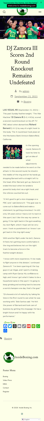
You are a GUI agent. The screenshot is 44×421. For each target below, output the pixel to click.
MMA (5, 384)
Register (6, 392)
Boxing (27, 101)
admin (26, 91)
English (26, 419)
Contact (6, 388)
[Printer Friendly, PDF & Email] (9, 322)
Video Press (7, 380)
